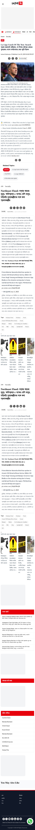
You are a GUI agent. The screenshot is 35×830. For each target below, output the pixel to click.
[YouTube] (9, 819)
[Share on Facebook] (16, 160)
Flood (24, 318)
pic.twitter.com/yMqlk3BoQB (11, 288)
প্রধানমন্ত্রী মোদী (19, 327)
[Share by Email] (24, 208)
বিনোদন (20, 796)
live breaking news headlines (20, 324)
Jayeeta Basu (10, 212)
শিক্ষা (2, 803)
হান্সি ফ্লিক (6, 170)
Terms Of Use (11, 823)
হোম (2, 186)
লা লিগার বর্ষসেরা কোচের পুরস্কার (10, 179)
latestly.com (14, 156)
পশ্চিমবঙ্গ (23, 32)
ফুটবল (3, 40)
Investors (23, 823)
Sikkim (10, 324)
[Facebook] (11, 208)
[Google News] (18, 819)
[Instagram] (12, 819)
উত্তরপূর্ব (27, 327)
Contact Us (17, 823)
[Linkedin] (21, 208)
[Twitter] (14, 208)
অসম (3, 327)
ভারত (11, 355)
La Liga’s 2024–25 (19, 174)
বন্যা (2, 330)
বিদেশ (30, 32)
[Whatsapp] (17, 208)
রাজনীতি (3, 798)
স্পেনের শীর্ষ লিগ (7, 174)
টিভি (20, 803)
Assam (21, 321)
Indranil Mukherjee (6, 55)
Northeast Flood (9, 318)
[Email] (21, 819)
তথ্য (2, 801)
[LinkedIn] (15, 819)
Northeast (18, 318)
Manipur (4, 324)
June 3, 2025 (15, 292)
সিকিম (8, 327)
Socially (18, 32)
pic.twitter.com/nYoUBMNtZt (21, 125)
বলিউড (20, 798)
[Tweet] (19, 160)
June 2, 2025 (27, 128)
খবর (1, 355)
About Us (4, 823)
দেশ (27, 32)
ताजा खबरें (5, 612)
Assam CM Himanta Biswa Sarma (9, 321)
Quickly (9, 32)
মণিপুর (12, 327)
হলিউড (20, 801)
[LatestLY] (17, 4)
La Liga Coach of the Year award (20, 170)
